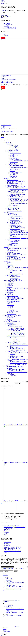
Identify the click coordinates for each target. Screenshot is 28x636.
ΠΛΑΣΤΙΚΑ (10, 312)
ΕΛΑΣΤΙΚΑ (10, 302)
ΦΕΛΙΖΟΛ (9, 287)
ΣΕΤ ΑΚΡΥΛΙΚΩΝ (17, 332)
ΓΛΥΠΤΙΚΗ (10, 269)
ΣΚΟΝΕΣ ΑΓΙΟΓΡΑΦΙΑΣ (16, 327)
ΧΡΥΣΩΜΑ (10, 244)
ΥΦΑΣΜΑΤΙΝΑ (10, 283)
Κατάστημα (6, 532)
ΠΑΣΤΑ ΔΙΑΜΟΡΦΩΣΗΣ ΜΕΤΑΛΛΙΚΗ (16, 254)
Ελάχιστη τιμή (4, 381)
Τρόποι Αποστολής (8, 528)
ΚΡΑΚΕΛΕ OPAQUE (15, 240)
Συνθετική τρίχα (16, 341)
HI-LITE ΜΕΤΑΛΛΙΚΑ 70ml (17, 202)
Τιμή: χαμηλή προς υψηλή (10, 27)
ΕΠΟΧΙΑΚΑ (10, 373)
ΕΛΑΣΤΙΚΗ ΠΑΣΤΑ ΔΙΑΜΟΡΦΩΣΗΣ (16, 257)
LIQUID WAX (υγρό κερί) (16, 226)
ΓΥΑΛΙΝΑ (9, 284)
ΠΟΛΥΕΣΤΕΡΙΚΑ (11, 290)
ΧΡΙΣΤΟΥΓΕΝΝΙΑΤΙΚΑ (16, 159)
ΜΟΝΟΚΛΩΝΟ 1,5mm (15, 279)
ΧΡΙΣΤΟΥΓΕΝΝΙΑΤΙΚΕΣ (16, 172)
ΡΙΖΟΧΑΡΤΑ (10, 151)
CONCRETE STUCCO (12, 250)
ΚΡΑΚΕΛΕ (9, 239)
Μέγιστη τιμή (24, 381)
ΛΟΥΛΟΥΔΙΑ (13, 177)
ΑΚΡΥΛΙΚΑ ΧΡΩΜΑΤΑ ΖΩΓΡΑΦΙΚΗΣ (16, 329)
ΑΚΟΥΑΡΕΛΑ (10, 346)
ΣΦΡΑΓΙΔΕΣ (10, 266)
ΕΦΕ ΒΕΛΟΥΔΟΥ (11, 213)
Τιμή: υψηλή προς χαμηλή (10, 28)
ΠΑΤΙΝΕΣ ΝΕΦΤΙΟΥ (15, 225)
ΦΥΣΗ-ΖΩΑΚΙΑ (14, 155)
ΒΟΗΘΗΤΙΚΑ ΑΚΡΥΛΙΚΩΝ (17, 334)
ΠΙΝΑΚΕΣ (9, 368)
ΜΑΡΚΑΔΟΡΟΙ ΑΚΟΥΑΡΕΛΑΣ (17, 348)
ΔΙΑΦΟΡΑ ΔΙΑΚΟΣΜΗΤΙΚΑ (14, 297)
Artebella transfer (14, 146)
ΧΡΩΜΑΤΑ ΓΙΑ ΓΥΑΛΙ (12, 209)
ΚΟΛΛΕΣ (12, 217)
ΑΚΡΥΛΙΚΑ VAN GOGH (19, 333)
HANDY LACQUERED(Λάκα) (14, 183)
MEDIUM (6, 212)
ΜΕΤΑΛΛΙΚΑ (10, 281)
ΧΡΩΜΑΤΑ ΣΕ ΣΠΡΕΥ (12, 180)
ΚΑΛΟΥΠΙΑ (10, 265)
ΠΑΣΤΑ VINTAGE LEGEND (14, 260)
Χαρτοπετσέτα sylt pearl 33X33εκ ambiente (14, 500)
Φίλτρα (2, 17)
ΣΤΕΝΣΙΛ (9, 263)
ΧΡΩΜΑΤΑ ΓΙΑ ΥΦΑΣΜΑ (13, 208)
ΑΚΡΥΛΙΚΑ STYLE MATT (13, 205)
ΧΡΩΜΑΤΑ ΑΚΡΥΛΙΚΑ (15, 330)
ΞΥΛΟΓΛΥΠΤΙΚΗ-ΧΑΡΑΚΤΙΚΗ (15, 274)
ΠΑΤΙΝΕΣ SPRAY (14, 223)
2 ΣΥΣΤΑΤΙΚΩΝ (14, 243)
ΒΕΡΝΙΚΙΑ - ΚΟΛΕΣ (12, 214)
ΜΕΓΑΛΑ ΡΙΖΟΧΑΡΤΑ (15, 153)
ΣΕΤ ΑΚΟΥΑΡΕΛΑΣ (15, 347)
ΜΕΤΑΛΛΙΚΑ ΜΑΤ (14, 198)
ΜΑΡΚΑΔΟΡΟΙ (13, 357)
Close (2, 137)
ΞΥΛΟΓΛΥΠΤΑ (10, 305)
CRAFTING (7, 261)
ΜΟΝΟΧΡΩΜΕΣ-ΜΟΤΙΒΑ (16, 165)
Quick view (3, 76)
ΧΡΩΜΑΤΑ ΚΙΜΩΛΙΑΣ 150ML (17, 194)
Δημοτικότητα (7, 23)
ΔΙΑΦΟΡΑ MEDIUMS (12, 245)
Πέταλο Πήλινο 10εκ (7, 82)
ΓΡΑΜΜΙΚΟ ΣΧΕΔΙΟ (12, 324)
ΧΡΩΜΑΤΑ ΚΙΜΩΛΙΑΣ (12, 191)
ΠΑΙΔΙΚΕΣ (12, 168)
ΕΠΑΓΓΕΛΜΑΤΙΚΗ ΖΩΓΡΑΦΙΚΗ (12, 321)
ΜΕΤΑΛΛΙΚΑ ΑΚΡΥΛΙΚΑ (16, 196)
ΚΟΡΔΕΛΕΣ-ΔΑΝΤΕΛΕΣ (13, 299)
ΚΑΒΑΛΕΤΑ (10, 323)
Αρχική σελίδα (4, 10)
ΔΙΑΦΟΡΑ (12, 156)
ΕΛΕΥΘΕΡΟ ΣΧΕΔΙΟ (12, 351)
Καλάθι (5, 534)
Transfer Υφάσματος (14, 149)
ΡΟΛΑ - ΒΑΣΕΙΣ (11, 316)
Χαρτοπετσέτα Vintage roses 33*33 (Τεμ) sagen (15, 424)
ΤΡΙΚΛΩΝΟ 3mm (14, 278)
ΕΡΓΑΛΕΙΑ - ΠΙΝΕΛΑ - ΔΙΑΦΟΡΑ (12, 315)
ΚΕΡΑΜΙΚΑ (10, 285)
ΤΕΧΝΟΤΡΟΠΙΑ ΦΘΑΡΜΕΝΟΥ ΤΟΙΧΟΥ (17, 372)
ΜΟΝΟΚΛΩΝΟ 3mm (15, 276)
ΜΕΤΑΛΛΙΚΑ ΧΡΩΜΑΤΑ (13, 195)
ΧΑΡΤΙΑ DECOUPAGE (12, 150)
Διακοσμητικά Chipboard (12, 296)
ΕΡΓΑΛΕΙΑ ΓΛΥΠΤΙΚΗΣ (16, 270)
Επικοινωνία (7, 530)
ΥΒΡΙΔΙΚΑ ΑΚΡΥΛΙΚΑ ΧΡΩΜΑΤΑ (15, 187)
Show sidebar (4, 15)
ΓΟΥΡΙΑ (12, 374)
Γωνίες (11, 306)
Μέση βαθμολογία (8, 24)
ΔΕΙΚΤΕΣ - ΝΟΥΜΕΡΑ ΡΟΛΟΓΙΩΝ (15, 298)
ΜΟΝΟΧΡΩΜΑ (14, 162)
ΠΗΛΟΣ (12, 271)
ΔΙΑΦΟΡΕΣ (12, 174)
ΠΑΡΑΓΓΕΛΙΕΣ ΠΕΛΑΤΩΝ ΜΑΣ (15, 366)
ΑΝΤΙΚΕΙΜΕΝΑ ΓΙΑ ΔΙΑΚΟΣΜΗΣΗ (13, 280)
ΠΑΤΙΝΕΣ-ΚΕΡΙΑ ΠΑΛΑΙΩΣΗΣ (15, 222)
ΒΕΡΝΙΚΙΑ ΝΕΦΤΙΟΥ (15, 221)
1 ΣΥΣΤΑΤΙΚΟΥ (14, 241)
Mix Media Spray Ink (12, 185)
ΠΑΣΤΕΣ (6, 247)
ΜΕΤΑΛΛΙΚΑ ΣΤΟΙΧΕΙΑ (13, 301)
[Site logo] (3, 2)
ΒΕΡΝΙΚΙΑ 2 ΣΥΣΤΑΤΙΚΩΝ (16, 218)
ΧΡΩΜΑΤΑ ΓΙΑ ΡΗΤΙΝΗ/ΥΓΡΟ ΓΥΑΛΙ (16, 186)
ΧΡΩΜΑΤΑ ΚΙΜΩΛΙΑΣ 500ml (17, 193)
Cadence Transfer (14, 145)
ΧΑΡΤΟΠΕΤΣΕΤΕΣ (12, 164)
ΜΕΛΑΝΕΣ (12, 354)
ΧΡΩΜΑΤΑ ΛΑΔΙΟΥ (12, 342)
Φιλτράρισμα (17, 383)
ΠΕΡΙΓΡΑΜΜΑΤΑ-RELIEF (13, 207)
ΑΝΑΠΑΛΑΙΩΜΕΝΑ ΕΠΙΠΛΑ (14, 370)
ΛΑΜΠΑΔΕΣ (10, 292)
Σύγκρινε (5, 630)
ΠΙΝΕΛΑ (9, 319)
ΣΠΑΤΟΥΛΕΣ (10, 318)
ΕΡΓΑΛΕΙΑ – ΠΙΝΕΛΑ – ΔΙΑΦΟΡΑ (12, 547)
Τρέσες (11, 307)
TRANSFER (10, 144)
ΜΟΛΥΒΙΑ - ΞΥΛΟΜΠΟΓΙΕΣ (17, 356)
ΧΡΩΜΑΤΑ (7, 178)
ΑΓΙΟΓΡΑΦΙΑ (10, 325)
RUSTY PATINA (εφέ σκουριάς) (17, 227)
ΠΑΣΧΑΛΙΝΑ (13, 158)
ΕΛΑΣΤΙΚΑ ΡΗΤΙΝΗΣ (12, 311)
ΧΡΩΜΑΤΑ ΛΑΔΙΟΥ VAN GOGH (18, 343)
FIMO (11, 272)
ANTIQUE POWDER (15, 229)
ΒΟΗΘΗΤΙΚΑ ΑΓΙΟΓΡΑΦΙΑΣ (17, 328)
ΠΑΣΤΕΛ (12, 355)
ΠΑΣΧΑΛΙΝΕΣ (13, 176)
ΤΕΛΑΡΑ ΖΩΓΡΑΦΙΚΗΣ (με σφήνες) (18, 363)
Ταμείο (5, 533)
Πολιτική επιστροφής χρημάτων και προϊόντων (14, 527)
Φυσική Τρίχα (16, 339)
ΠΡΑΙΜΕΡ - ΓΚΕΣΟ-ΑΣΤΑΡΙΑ (14, 211)
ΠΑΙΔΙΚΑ (12, 154)
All (4, 34)
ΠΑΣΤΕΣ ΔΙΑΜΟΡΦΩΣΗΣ (13, 253)
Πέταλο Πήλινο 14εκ (7, 131)
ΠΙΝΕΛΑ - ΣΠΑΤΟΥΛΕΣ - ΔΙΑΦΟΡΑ (16, 336)
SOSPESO (9, 262)
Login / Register (6, 631)
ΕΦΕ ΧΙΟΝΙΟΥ (10, 252)
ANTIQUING (13, 236)
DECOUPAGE (7, 142)
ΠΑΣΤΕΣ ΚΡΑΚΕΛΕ (12, 256)
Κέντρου (12, 308)
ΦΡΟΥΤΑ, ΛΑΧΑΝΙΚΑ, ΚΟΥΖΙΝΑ (18, 167)
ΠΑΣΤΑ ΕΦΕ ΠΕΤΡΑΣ (12, 258)
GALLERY (6, 365)
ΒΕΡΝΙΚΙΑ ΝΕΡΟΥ (14, 220)
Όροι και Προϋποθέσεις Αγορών (11, 525)
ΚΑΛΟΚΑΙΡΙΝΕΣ (14, 173)
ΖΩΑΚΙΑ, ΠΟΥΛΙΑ (14, 169)
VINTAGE (12, 171)
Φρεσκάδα (6, 26)
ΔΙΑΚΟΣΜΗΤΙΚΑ (8, 294)
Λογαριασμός (7, 529)
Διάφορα (12, 310)
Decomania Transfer (14, 147)
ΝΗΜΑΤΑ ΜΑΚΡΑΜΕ (12, 275)
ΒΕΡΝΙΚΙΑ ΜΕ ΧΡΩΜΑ (16, 216)
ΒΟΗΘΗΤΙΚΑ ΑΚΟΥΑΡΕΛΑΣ (17, 350)
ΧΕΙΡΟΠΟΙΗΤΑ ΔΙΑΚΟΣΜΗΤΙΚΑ (15, 369)
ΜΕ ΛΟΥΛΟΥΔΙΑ (14, 163)
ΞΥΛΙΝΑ (9, 293)
